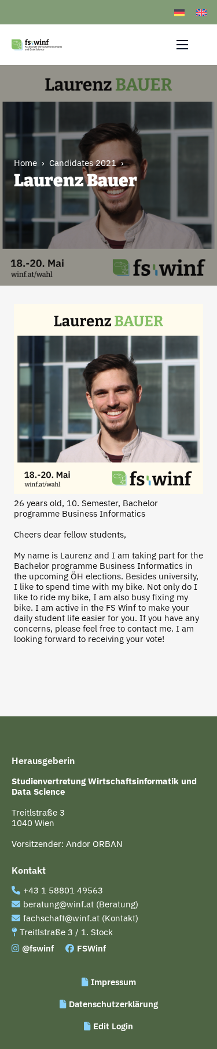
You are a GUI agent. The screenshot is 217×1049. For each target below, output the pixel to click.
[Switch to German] (179, 12)
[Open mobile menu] (182, 44)
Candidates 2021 (82, 163)
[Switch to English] (201, 12)
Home (25, 163)
